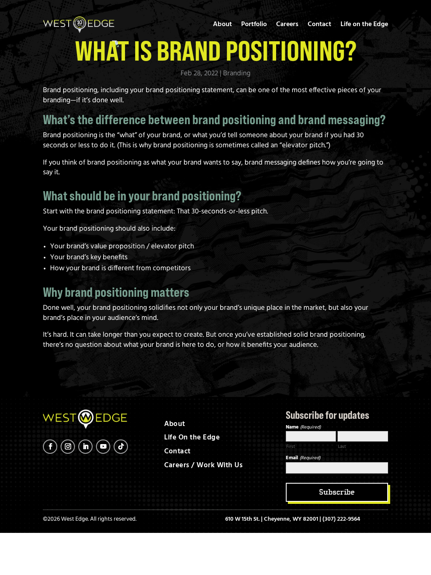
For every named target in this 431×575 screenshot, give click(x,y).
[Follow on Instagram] (68, 446)
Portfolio (254, 24)
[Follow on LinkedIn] (85, 446)
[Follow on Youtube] (103, 446)
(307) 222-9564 (341, 519)
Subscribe (336, 492)
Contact (319, 24)
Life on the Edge (364, 24)
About (222, 24)
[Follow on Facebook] (50, 446)
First (290, 447)
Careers (287, 24)
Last (342, 447)
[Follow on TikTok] (121, 446)
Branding (236, 73)
